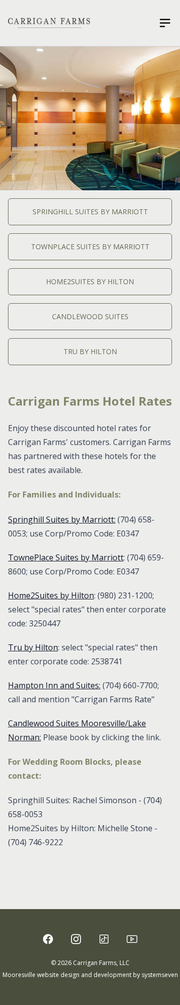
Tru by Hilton (90, 351)
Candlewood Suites (90, 316)
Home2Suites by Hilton (90, 281)
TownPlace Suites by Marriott (90, 246)
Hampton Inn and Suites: (54, 685)
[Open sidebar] (165, 23)
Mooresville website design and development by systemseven (90, 975)
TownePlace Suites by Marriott (66, 557)
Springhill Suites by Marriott (90, 211)
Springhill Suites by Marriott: (62, 519)
